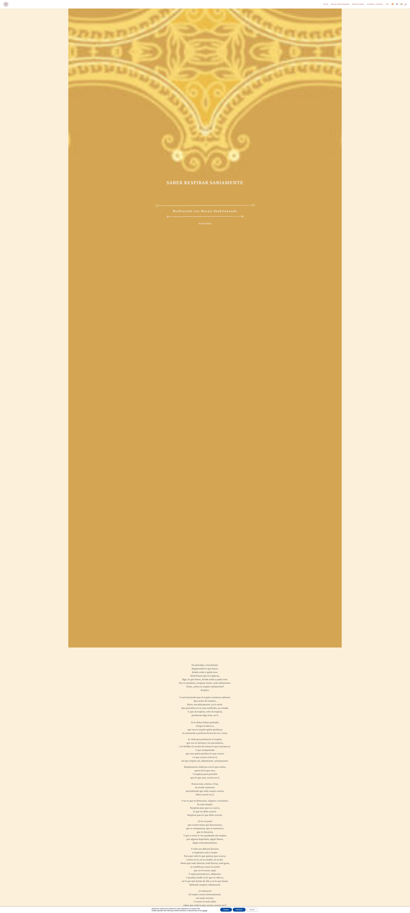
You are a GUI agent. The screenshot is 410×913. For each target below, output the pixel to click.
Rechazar (239, 910)
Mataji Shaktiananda (340, 4)
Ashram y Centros (375, 4)
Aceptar (226, 910)
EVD (387, 4)
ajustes (204, 911)
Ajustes (252, 910)
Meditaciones (358, 4)
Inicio (325, 4)
